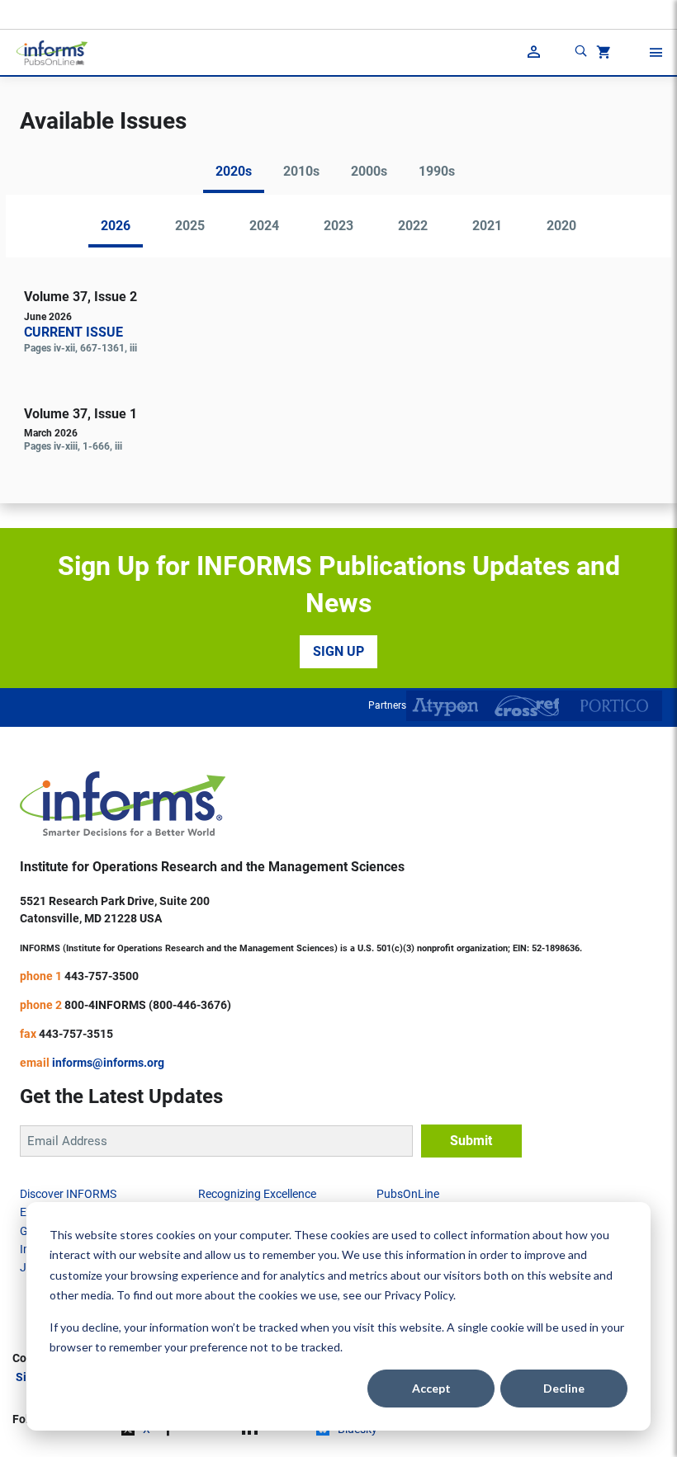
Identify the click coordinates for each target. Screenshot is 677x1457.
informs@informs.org (108, 1062)
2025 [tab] (190, 225)
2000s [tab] (369, 171)
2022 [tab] (413, 225)
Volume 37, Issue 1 (80, 414)
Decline (564, 1388)
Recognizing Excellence (257, 1193)
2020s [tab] (233, 171)
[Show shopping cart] (602, 54)
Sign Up (338, 651)
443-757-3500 (101, 976)
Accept (431, 1388)
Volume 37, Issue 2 (80, 296)
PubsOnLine (407, 1193)
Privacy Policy (418, 1295)
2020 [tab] (561, 225)
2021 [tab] (487, 225)
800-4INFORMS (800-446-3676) (147, 1004)
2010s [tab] (301, 171)
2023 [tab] (338, 225)
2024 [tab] (264, 225)
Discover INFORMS (68, 1193)
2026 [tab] (115, 225)
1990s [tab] (437, 171)
